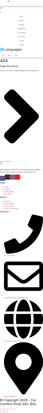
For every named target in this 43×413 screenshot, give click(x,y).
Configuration (21, 29)
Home (21, 16)
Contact (21, 45)
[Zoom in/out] (1, 409)
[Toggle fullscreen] (5, 409)
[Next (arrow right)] (5, 412)
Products (21, 24)
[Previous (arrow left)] (1, 412)
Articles (21, 41)
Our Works (21, 37)
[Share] (9, 409)
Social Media (21, 33)
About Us (21, 20)
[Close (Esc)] (13, 409)
